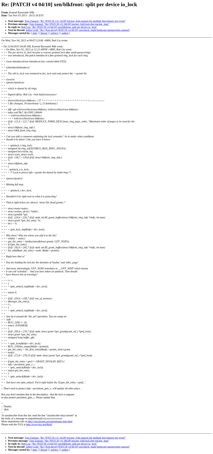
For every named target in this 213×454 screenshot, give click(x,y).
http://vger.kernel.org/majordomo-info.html (50, 421)
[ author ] (65, 33)
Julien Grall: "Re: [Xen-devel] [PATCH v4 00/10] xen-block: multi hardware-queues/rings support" (78, 30)
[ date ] (34, 33)
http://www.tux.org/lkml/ (39, 424)
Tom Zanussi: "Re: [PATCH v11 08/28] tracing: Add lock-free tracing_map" (69, 24)
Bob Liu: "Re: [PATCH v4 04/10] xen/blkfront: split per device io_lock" (59, 27)
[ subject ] (54, 33)
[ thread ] (44, 33)
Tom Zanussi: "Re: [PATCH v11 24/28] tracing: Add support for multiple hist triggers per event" (75, 21)
